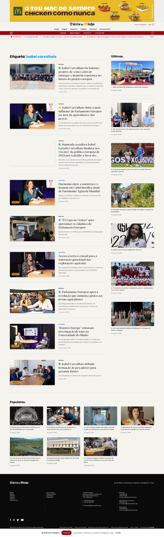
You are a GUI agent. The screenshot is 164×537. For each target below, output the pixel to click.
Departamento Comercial (126, 500)
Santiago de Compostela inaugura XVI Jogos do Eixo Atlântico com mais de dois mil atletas (85, 37)
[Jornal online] (20, 25)
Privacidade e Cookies (66, 527)
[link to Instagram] (14, 520)
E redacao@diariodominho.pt (128, 497)
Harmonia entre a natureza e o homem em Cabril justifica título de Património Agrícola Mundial (42, 181)
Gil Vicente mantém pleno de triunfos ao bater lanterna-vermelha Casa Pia (129, 145)
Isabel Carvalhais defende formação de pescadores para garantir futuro (34, 361)
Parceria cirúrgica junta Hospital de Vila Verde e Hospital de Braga (62, 439)
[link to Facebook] (10, 520)
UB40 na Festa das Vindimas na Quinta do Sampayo (134, 37)
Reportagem (75, 33)
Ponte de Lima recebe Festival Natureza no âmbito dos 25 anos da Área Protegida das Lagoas (26, 440)
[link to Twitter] (18, 520)
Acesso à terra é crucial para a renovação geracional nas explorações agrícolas (36, 253)
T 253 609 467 (123, 494)
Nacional (93, 29)
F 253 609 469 (123, 495)
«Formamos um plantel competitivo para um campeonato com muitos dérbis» (128, 264)
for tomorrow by (147, 527)
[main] (82, 260)
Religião (84, 29)
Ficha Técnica (50, 492)
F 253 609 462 (123, 502)
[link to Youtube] (22, 520)
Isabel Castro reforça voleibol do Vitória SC (128, 224)
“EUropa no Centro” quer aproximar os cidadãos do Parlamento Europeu (35, 217)
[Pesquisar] (152, 33)
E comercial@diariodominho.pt (92, 505)
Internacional (105, 29)
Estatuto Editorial (51, 494)
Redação (122, 492)
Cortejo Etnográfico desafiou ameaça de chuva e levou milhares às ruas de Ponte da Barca (100, 440)
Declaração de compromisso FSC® (98, 527)
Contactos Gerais (88, 492)
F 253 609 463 (123, 508)
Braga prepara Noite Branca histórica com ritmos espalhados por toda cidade (26, 408)
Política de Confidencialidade (119, 527)
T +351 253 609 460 (88, 500)
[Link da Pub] (82, 11)
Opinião (63, 33)
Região (64, 29)
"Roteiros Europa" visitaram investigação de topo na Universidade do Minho (36, 325)
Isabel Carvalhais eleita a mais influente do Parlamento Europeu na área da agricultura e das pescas (44, 104)
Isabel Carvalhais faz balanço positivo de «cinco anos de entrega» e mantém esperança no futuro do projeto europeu (50, 65)
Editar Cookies (134, 527)
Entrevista (87, 33)
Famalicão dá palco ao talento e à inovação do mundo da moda (32, 37)
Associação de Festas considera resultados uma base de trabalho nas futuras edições (135, 409)
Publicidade (49, 497)
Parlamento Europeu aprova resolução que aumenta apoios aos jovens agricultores (38, 289)
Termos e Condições (80, 527)
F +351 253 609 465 (88, 502)
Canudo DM (99, 33)
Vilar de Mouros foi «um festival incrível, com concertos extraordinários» (132, 105)
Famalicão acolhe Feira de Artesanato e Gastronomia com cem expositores (62, 408)
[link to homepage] (82, 24)
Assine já (66, 533)
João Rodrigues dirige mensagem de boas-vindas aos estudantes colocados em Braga (99, 409)
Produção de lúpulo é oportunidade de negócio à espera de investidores (130, 185)
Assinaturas (49, 495)
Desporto (74, 29)
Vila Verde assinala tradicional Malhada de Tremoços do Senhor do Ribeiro (132, 304)
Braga (56, 29)
